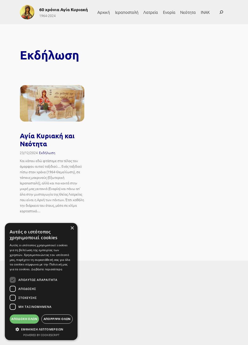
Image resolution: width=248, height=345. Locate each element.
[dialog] (41, 281)
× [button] (72, 228)
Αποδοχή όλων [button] (24, 319)
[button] (41, 329)
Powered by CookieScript (41, 335)
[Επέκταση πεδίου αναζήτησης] (221, 12)
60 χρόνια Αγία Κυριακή (63, 9)
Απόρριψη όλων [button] (57, 319)
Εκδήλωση (47, 152)
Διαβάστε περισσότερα (46, 269)
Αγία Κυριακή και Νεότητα (47, 139)
